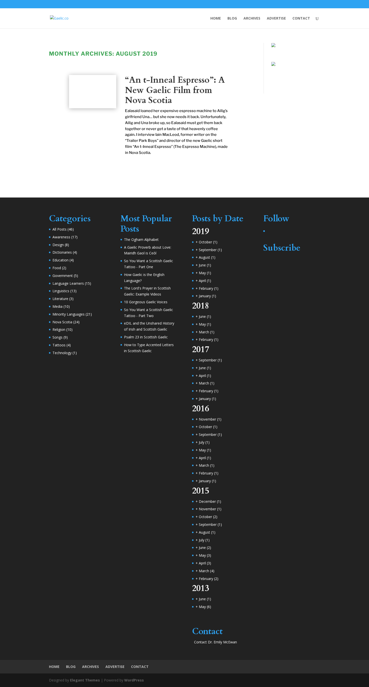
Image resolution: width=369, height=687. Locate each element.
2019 (200, 231)
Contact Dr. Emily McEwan (215, 642)
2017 (200, 349)
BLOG (232, 19)
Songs (57, 337)
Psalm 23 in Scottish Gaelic (146, 337)
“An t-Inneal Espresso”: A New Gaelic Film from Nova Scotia (175, 90)
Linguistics (60, 290)
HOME (215, 19)
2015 (200, 491)
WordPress (134, 680)
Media (57, 306)
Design (58, 244)
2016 (200, 408)
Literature (60, 298)
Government (62, 275)
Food (56, 267)
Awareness (61, 237)
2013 (200, 588)
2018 (200, 306)
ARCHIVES (251, 19)
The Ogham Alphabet (141, 239)
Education (60, 260)
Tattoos (59, 345)
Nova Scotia (62, 322)
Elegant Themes (85, 680)
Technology (62, 352)
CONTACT (301, 19)
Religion (58, 329)
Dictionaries (62, 252)
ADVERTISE (276, 19)
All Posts (59, 229)
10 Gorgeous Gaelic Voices (145, 302)
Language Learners (68, 283)
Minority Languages (68, 314)
